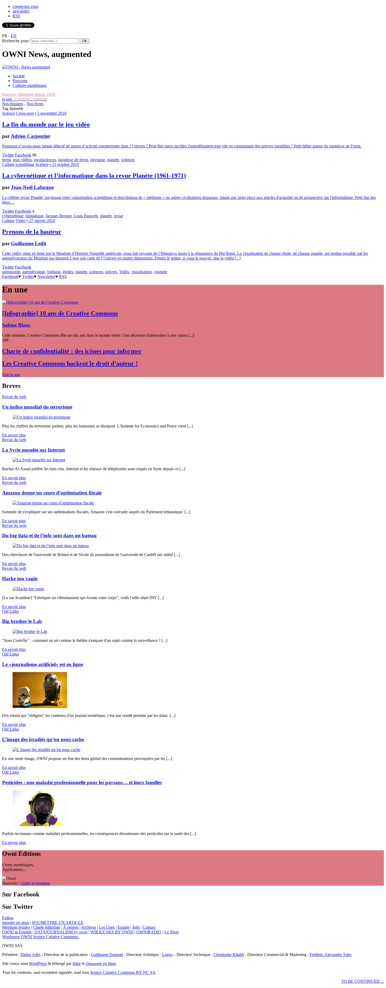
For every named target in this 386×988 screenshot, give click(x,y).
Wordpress (11, 936)
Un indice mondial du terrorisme (37, 407)
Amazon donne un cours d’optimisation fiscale (52, 492)
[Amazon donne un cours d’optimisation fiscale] (53, 503)
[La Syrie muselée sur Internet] (39, 460)
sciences (128, 159)
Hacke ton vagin (20, 578)
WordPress (38, 963)
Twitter (8, 155)
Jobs (136, 927)
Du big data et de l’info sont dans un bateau (49, 535)
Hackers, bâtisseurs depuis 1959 (28, 94)
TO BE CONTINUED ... (362, 981)
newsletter (21, 11)
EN (14, 36)
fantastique (34, 216)
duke (76, 963)
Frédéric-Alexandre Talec (331, 954)
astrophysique (33, 272)
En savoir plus (14, 435)
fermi (6, 159)
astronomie (11, 272)
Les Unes (107, 927)
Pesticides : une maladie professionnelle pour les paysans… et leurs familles (82, 782)
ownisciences (45, 159)
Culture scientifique (18, 164)
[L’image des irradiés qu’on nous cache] (46, 749)
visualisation (141, 272)
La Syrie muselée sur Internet (33, 450)
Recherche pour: (15, 41)
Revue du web (14, 396)
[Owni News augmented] (26, 67)
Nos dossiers (12, 104)
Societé (19, 76)
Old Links (10, 611)
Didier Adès (30, 954)
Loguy (167, 954)
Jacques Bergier (58, 216)
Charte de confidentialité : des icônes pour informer (72, 351)
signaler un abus (15, 922)
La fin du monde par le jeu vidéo (46, 124)
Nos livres (35, 104)
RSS (16, 16)
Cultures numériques (30, 85)
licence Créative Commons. (56, 936)
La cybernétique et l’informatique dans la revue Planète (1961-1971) (94, 175)
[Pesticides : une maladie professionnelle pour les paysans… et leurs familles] (40, 824)
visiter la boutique (35, 883)
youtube (160, 272)
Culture (8, 220)
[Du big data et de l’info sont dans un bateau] (51, 545)
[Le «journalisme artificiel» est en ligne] (40, 706)
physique (97, 159)
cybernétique (12, 216)
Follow (8, 918)
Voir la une (11, 374)
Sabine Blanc (16, 325)
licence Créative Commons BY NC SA (122, 972)
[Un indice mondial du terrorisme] (41, 417)
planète (113, 159)
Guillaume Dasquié (107, 954)
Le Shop (171, 932)
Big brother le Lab (22, 621)
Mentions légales (16, 927)
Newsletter (46, 276)
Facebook (23, 155)
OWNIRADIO (148, 932)
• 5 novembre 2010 (50, 113)
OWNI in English (17, 932)
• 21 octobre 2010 (64, 164)
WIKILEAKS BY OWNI (111, 932)
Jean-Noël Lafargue (32, 187)
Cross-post (25, 113)
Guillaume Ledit (28, 243)
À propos (71, 927)
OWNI (26, 936)
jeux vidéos (22, 159)
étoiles (68, 272)
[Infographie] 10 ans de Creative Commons (60, 313)
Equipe (123, 927)
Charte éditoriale (46, 927)
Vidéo (20, 220)
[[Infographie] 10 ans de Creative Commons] (40, 302)
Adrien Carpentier (30, 136)
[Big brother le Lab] (30, 631)
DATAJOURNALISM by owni (60, 932)
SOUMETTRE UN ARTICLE (58, 922)
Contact (149, 927)
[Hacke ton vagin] (28, 589)
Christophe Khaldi (228, 954)
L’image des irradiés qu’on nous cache (43, 739)
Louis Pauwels (86, 216)
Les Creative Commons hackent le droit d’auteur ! (70, 363)
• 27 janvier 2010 (41, 220)
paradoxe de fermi (73, 159)
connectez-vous (25, 6)
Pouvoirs (20, 80)
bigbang (54, 272)
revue (118, 216)
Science (8, 113)
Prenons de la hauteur (31, 231)
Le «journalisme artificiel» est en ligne (42, 664)
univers (111, 272)
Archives (88, 927)
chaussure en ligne (101, 963)
